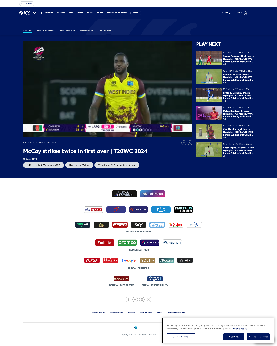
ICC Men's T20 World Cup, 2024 (43, 164)
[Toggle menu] (255, 13)
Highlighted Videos (79, 164)
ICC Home (28, 4)
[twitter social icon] (148, 299)
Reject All (234, 336)
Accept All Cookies (258, 336)
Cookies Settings (181, 336)
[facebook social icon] (128, 299)
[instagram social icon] (142, 299)
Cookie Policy (240, 328)
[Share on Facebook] (183, 142)
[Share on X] (190, 142)
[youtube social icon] (135, 299)
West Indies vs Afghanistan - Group (117, 164)
